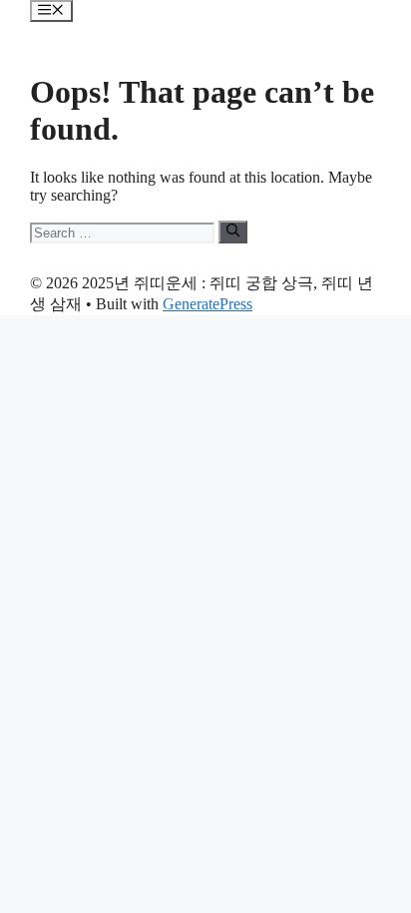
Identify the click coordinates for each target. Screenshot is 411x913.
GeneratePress (207, 303)
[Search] (232, 231)
